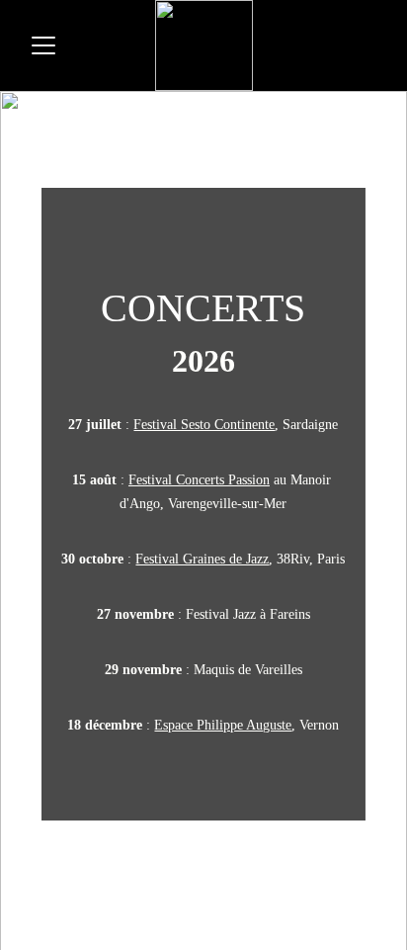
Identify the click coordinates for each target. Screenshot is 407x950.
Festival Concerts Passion (199, 480)
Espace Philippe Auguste (222, 725)
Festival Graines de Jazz (202, 559)
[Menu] (43, 45)
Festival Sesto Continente (204, 424)
